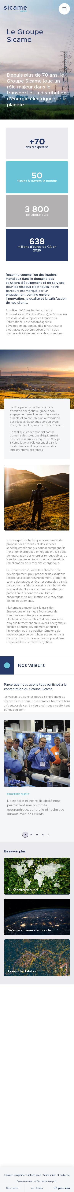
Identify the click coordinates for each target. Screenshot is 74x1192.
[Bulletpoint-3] (43, 835)
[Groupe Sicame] (15, 8)
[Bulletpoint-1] (31, 835)
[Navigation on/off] (64, 9)
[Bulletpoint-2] (37, 835)
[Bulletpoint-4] (49, 835)
